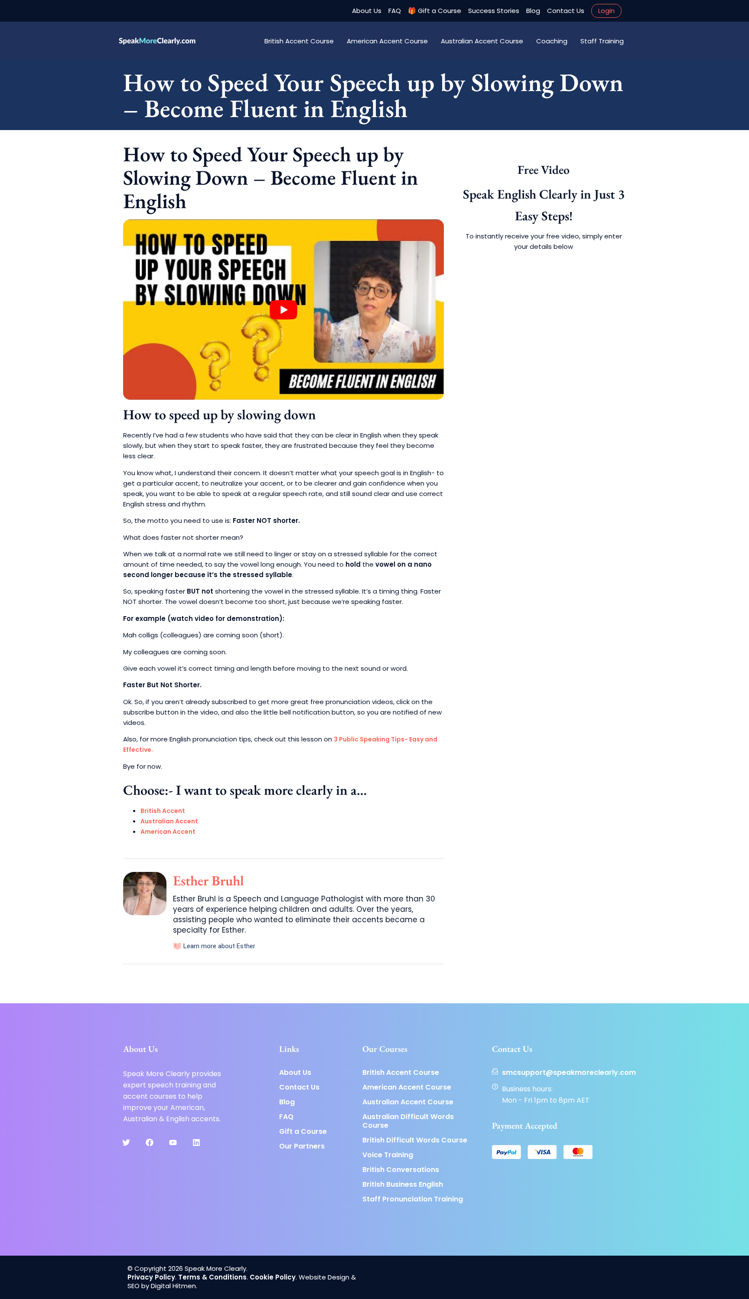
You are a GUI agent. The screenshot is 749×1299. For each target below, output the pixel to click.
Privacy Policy (151, 1277)
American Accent (167, 831)
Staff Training (602, 41)
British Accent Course (299, 41)
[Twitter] (126, 1142)
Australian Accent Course (482, 41)
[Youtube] (173, 1142)
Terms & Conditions (212, 1277)
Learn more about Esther (218, 946)
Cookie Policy (273, 1277)
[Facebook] (149, 1142)
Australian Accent (169, 821)
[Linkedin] (196, 1142)
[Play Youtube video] (283, 309)
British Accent (162, 810)
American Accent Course (387, 41)
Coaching (551, 41)
